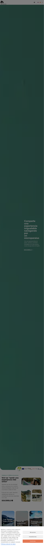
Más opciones (33, 532)
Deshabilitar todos (32, 536)
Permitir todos (33, 541)
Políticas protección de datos (8, 544)
